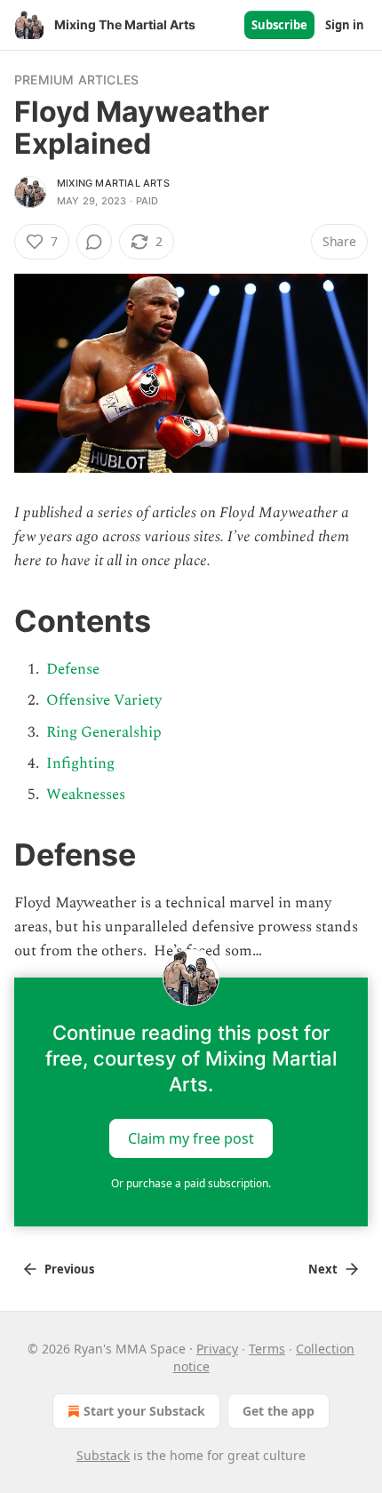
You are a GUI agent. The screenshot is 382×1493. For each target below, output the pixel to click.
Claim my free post (191, 1138)
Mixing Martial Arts (113, 183)
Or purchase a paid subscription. (191, 1183)
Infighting (80, 763)
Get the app (278, 1410)
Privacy (217, 1348)
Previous (69, 1269)
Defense (72, 669)
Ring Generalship (104, 732)
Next (323, 1269)
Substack (103, 1455)
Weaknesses (85, 794)
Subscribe (279, 25)
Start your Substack (144, 1410)
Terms (267, 1348)
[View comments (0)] (94, 241)
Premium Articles (76, 79)
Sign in (344, 25)
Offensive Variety (104, 700)
